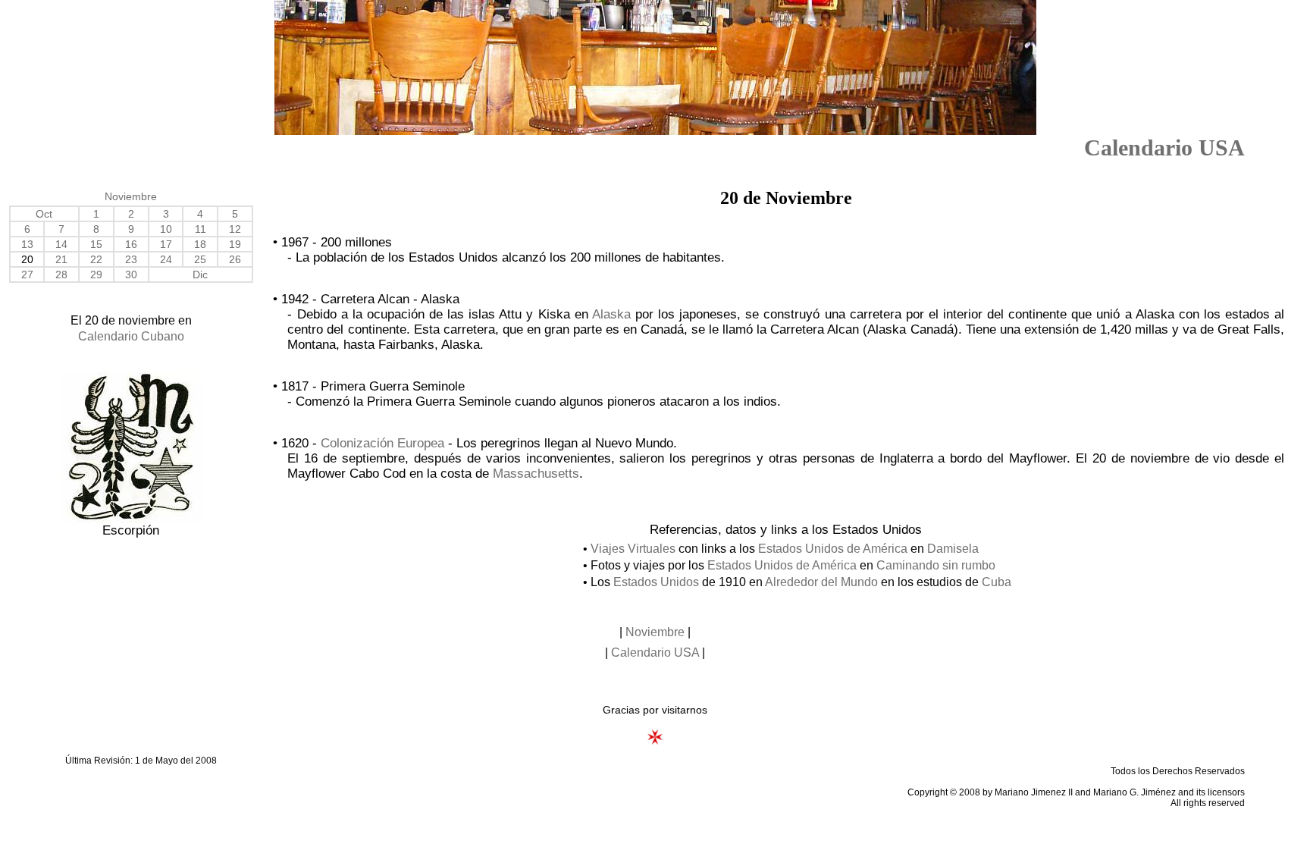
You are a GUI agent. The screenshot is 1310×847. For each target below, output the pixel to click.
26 (235, 259)
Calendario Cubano (131, 336)
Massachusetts (536, 473)
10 (166, 229)
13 (27, 244)
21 (61, 259)
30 (131, 274)
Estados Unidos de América (832, 548)
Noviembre (131, 196)
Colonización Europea (382, 443)
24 (166, 259)
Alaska (611, 314)
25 (200, 259)
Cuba (996, 582)
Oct (44, 214)
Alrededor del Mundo (821, 582)
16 (131, 244)
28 (61, 274)
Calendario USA (1164, 147)
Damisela (953, 548)
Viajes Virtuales (633, 548)
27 (27, 274)
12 (235, 229)
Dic (200, 274)
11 (200, 229)
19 (235, 244)
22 (96, 259)
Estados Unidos (656, 582)
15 (96, 244)
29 (96, 274)
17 (166, 244)
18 (200, 244)
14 (61, 244)
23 (131, 259)
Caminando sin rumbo (935, 565)
